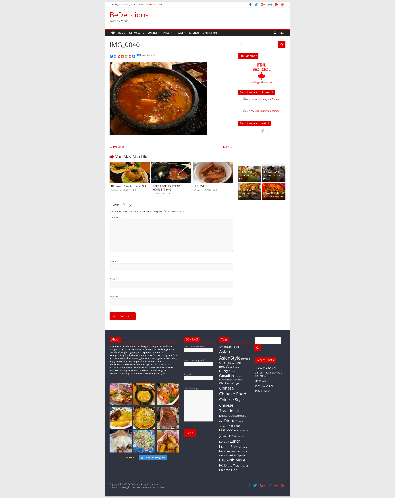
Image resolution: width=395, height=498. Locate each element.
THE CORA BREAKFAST (245, 170)
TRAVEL (179, 32)
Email (113, 279)
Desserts (237, 415)
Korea (241, 436)
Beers (238, 363)
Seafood (232, 455)
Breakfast (225, 366)
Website (114, 296)
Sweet (229, 466)
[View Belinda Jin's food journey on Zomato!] (261, 99)
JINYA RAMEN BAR (155, 4)
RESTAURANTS (136, 32)
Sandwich (223, 455)
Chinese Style (231, 399)
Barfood (245, 358)
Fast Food (234, 426)
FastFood (226, 430)
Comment (116, 217)
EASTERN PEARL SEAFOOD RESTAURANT (272, 169)
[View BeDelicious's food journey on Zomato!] (261, 110)
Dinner (230, 420)
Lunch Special (230, 446)
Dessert (224, 416)
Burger (224, 371)
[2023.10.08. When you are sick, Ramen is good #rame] (144, 394)
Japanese (228, 435)
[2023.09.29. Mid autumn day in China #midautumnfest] (144, 418)
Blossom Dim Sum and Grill (129, 186)
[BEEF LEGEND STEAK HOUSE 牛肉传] (171, 164)
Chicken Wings (229, 383)
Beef (221, 363)
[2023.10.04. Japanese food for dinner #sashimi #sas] (168, 394)
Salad (244, 451)
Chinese (226, 388)
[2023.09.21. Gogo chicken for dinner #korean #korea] (168, 441)
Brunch (236, 367)
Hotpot (243, 430)
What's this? (265, 159)
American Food (229, 347)
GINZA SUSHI (246, 189)
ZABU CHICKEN (262, 390)
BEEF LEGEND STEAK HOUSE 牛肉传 (166, 187)
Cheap (239, 379)
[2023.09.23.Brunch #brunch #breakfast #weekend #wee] (121, 441)
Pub (239, 451)
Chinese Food (232, 394)
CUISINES (152, 32)
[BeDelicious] (113, 33)
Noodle (246, 447)
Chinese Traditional (229, 408)
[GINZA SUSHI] (249, 185)
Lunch (235, 441)
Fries (236, 430)
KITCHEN (194, 32)
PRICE (166, 32)
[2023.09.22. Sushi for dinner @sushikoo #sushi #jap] (144, 441)
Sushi (230, 460)
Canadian (226, 375)
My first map (209, 32)
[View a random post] (282, 33)
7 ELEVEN (200, 186)
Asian (224, 352)
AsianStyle (230, 358)
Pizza (233, 451)
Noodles (224, 451)
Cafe (233, 371)
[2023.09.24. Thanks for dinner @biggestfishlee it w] (168, 418)
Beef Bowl (229, 363)
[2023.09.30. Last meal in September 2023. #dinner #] (121, 418)
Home (121, 32)
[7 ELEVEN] (213, 164)
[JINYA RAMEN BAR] (273, 185)
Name (114, 261)
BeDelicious (129, 14)
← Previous (117, 147)
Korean (224, 441)
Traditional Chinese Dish (234, 467)
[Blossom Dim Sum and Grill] (130, 164)
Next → (228, 147)
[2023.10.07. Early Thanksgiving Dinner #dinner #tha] (121, 394)
